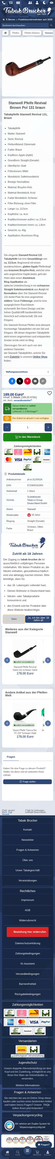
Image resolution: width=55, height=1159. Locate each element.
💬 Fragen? (44, 1145)
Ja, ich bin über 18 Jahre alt (38, 619)
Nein (14, 619)
